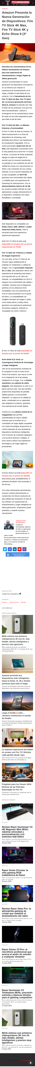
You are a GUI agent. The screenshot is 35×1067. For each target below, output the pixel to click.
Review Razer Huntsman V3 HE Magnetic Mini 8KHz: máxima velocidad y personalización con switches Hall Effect (17, 832)
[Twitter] (5, 549)
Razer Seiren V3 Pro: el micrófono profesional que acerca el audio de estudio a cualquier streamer (17, 953)
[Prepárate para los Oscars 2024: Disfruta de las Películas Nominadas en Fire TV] (17, 772)
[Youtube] (19, 549)
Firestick (23, 602)
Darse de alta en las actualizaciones (19, 554)
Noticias (5, 8)
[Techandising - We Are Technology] (18, 3)
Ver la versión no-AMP (25, 1060)
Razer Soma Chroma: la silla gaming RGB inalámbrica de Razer (15, 872)
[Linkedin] (15, 549)
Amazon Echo (14, 602)
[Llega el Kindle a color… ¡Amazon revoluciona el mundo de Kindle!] (17, 701)
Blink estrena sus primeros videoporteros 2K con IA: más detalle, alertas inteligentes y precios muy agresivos (17, 1038)
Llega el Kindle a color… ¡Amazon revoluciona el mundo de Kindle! (16, 715)
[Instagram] (10, 549)
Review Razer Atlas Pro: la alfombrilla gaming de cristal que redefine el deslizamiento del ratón (16, 912)
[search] (33, 3)
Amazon (4, 602)
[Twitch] (24, 549)
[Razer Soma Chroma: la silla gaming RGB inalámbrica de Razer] (17, 855)
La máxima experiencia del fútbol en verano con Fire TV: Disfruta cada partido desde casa (17, 752)
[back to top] (30, 1062)
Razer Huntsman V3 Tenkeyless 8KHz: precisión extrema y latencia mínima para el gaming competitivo (17, 994)
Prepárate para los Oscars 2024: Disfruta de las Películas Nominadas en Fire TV (17, 787)
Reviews (5, 822)
